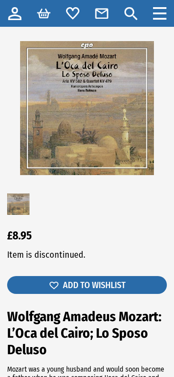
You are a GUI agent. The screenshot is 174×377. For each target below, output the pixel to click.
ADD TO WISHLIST (94, 285)
